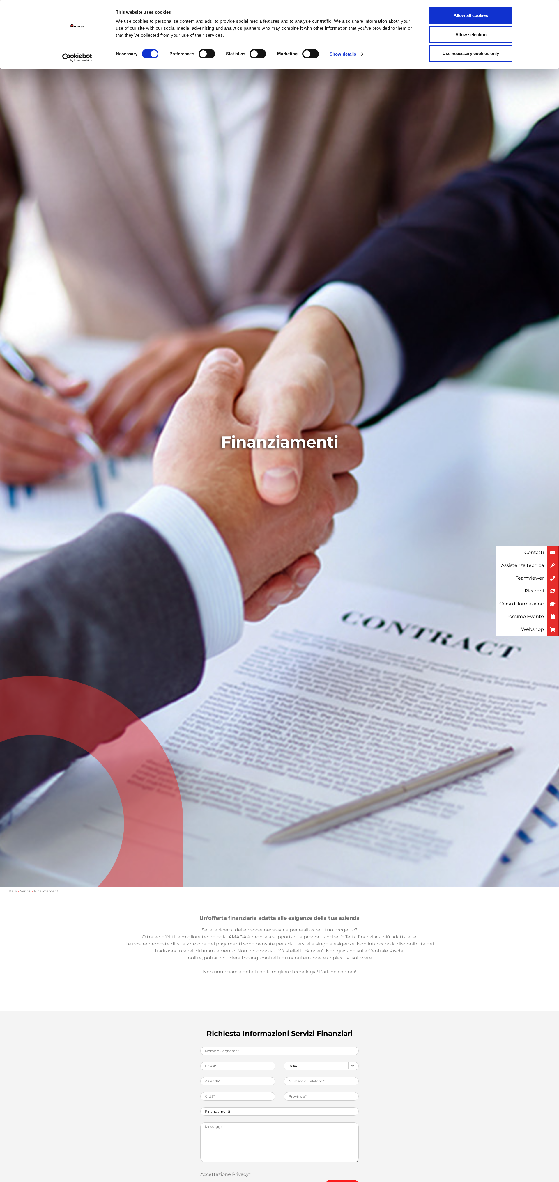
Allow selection (471, 34)
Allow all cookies (471, 15)
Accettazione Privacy (225, 1174)
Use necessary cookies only (471, 53)
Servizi (25, 891)
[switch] (207, 53)
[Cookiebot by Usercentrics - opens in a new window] (77, 57)
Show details (343, 54)
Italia (13, 891)
